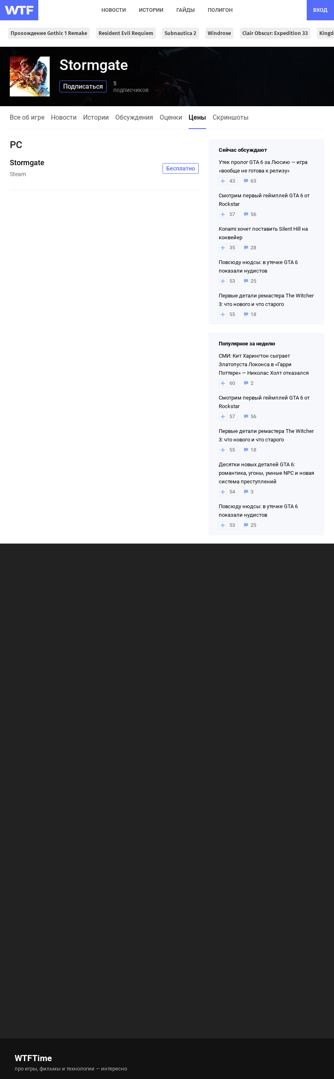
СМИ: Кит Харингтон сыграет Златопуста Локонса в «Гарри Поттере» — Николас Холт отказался (264, 364)
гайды (185, 10)
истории (151, 10)
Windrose (219, 33)
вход (320, 10)
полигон (220, 10)
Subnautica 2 (180, 33)
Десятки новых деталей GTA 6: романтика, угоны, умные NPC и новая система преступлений (266, 473)
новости (113, 10)
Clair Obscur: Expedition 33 (275, 33)
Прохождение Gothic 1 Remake (49, 33)
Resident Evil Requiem (126, 33)
